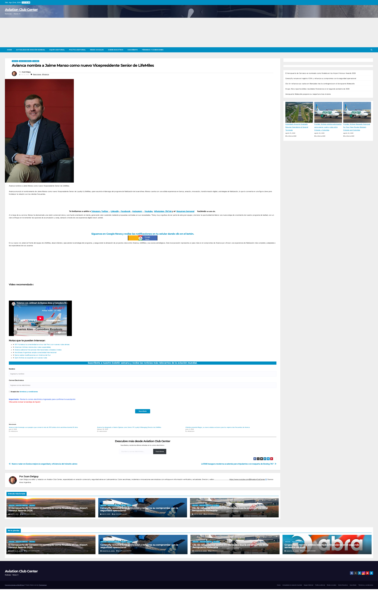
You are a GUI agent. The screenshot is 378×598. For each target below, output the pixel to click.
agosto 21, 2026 (16, 551)
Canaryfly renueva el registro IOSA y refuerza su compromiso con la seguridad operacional (139, 509)
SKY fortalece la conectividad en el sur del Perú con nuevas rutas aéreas (42, 344)
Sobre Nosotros (115, 50)
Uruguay (32, 505)
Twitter (105, 211)
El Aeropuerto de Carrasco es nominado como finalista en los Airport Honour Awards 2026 (47, 509)
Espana (123, 505)
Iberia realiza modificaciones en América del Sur (33, 355)
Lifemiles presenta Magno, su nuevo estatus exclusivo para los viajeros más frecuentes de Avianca (217, 427)
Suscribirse (160, 451)
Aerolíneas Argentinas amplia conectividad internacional (35, 352)
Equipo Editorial (57, 50)
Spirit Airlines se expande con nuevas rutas (30, 358)
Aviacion (15, 61)
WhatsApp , (159, 211)
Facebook (125, 211)
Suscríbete (133, 50)
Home (9, 50)
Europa (129, 505)
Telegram (95, 211)
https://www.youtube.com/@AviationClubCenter (247, 479)
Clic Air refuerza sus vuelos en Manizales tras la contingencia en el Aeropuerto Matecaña (230, 509)
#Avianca (45, 74)
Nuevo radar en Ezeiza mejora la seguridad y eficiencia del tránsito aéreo (44, 464)
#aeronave (37, 74)
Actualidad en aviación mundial (30, 50)
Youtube (148, 211)
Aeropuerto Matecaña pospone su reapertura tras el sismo (308, 94)
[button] (371, 50)
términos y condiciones (28, 392)
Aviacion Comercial (25, 61)
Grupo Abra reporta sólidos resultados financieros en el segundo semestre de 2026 (317, 89)
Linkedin (115, 211)
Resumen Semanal (185, 211)
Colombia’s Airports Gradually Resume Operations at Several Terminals (296, 127)
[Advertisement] (189, 32)
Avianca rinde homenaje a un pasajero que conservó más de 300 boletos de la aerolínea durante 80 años (43, 427)
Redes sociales (97, 50)
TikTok (168, 211)
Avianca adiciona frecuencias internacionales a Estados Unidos (38, 350)
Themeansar (43, 585)
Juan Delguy (26, 72)
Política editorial (77, 50)
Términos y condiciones (152, 50)
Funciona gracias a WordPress (14, 585)
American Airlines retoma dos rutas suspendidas (33, 347)
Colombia (36, 61)
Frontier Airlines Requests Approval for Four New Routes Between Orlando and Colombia (356, 127)
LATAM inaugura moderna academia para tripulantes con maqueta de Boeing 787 (237, 464)
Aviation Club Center (21, 10)
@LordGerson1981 (28, 514)
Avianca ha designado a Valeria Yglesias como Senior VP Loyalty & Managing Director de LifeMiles (129, 427)
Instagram (137, 211)
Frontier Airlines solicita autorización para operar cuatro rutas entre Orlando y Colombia (328, 127)
